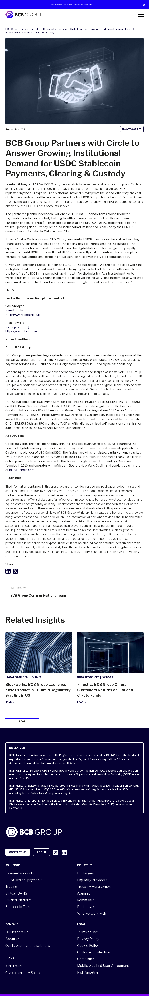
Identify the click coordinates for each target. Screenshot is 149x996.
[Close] (144, 5)
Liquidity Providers (92, 880)
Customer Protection (93, 952)
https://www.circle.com (21, 331)
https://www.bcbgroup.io (23, 315)
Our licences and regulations (27, 945)
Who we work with (91, 913)
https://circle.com (21, 470)
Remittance (86, 900)
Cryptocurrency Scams (23, 973)
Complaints (86, 959)
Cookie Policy (88, 945)
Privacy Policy (88, 939)
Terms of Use (87, 932)
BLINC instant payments (23, 880)
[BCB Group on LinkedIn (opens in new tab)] (64, 852)
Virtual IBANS (16, 893)
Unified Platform (18, 900)
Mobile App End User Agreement (103, 966)
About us (12, 939)
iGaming (83, 893)
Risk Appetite (87, 972)
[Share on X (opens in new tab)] (15, 571)
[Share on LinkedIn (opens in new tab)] (8, 571)
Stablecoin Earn (17, 907)
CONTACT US (17, 852)
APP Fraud (13, 966)
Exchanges (85, 873)
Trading (11, 887)
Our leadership (17, 932)
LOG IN (41, 852)
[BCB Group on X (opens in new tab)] (55, 852)
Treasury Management (94, 887)
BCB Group (11, 29)
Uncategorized (29, 29)
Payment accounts (19, 873)
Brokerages (86, 907)
